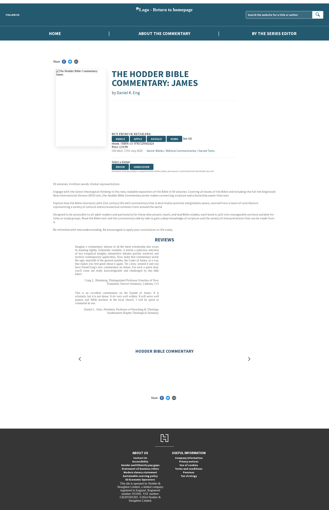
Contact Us (140, 458)
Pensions (188, 472)
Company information (189, 458)
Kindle (120, 139)
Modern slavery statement (140, 472)
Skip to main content (12, 1)
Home (55, 33)
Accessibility (140, 461)
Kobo (174, 139)
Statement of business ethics (140, 468)
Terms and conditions (188, 468)
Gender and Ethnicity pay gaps (140, 465)
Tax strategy (189, 476)
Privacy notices (188, 461)
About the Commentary (164, 33)
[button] (80, 359)
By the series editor (274, 33)
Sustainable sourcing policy (140, 476)
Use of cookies (189, 465)
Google (156, 139)
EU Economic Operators (140, 479)
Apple (138, 139)
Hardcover (141, 167)
